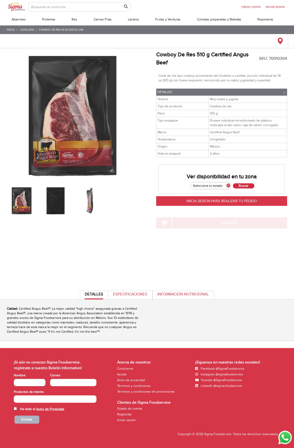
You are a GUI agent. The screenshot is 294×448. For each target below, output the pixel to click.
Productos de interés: (29, 392)
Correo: (55, 375)
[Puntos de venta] (280, 41)
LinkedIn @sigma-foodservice (221, 386)
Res (74, 19)
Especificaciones (130, 294)
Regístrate (124, 414)
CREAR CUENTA (251, 7)
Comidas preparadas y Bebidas (219, 19)
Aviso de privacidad (131, 380)
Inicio (11, 29)
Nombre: (20, 375)
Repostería (265, 19)
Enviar (26, 419)
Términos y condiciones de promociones (146, 392)
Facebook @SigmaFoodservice (222, 369)
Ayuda (121, 374)
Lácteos (133, 19)
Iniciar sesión (126, 420)
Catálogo (27, 29)
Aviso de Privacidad (50, 409)
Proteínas (48, 19)
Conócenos (125, 369)
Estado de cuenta (129, 409)
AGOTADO (229, 223)
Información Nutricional (183, 294)
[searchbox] (16, 399)
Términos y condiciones (134, 386)
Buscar (244, 186)
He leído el (42, 409)
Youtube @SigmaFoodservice (221, 380)
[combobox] (55, 399)
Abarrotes (19, 19)
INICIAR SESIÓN (275, 7)
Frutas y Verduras (168, 19)
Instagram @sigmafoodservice (221, 374)
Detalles (164, 92)
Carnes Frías (103, 19)
